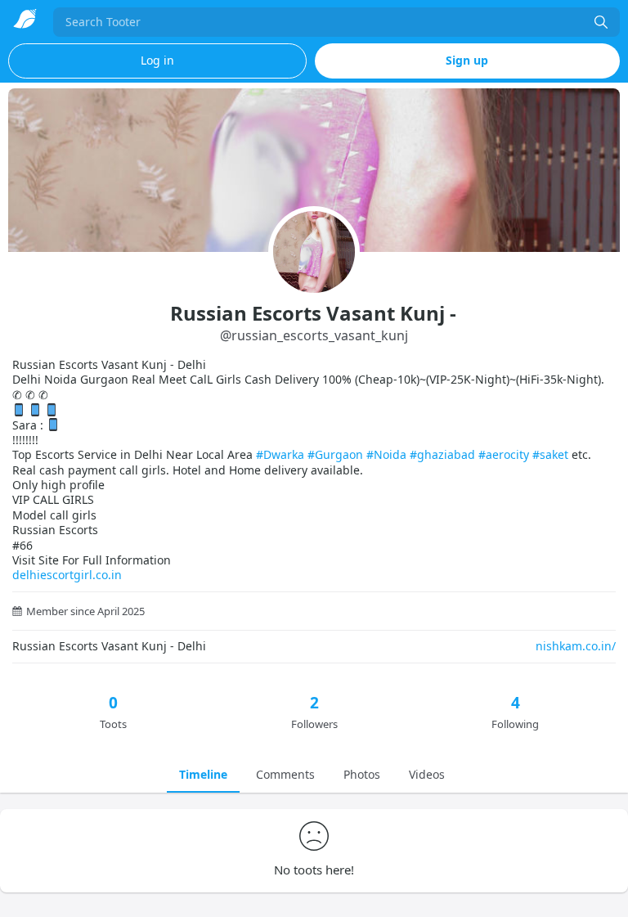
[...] (601, 22)
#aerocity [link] (503, 454)
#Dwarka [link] (280, 454)
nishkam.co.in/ (576, 646)
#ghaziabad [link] (442, 454)
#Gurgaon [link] (335, 454)
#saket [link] (550, 454)
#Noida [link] (386, 454)
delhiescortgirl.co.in (67, 574)
